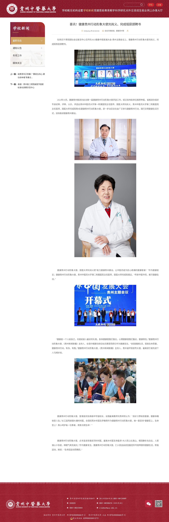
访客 (159, 5)
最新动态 (17, 40)
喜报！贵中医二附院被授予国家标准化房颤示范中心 (27, 86)
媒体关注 (17, 63)
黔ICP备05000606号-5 (116, 515)
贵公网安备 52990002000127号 (86, 518)
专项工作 (17, 55)
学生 (151, 5)
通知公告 (17, 48)
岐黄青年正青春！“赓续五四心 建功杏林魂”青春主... (27, 75)
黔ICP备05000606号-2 (76, 515)
